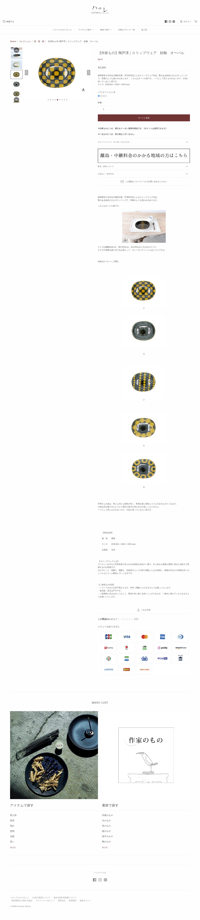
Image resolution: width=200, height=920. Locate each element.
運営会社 (62, 900)
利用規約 (72, 900)
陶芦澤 (100, 59)
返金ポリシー (85, 900)
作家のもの (107, 815)
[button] (16, 50)
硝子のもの (107, 836)
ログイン (187, 21)
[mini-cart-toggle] (196, 21)
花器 (12, 836)
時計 (12, 826)
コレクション (25, 41)
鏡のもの (106, 831)
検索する (10, 21)
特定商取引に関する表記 (21, 900)
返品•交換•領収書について (65, 897)
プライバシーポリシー (45, 900)
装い (12, 841)
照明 (12, 831)
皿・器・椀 (39, 41)
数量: (100, 102)
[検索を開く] (4, 21)
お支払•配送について (41, 897)
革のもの (106, 826)
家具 (12, 820)
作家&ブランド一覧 (126, 30)
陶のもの (106, 841)
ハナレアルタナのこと (62, 30)
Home (13, 41)
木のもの (106, 820)
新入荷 (144, 30)
